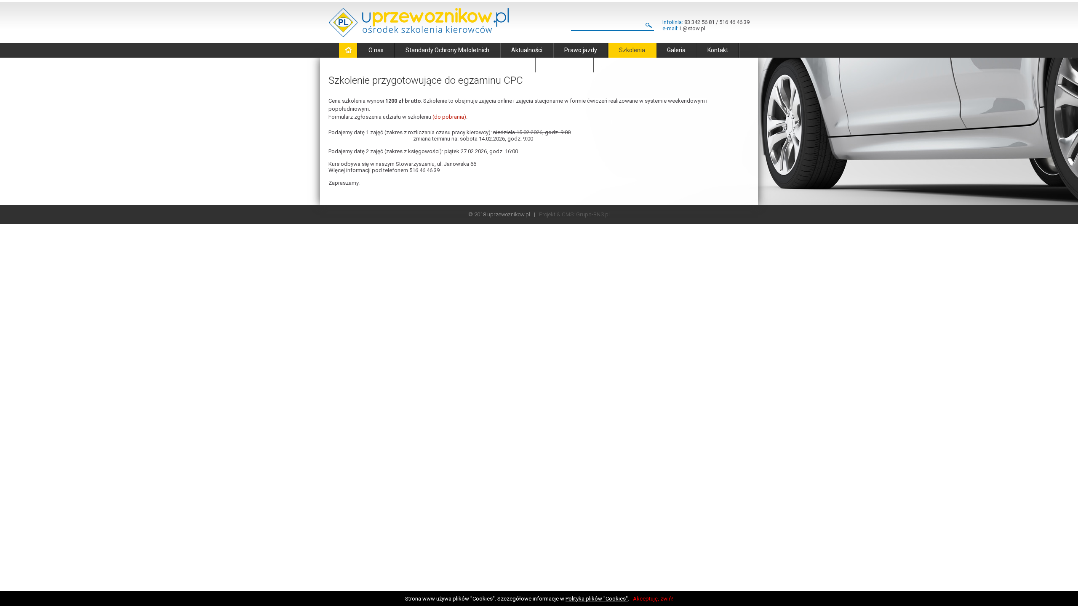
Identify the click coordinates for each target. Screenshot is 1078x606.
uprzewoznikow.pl (508, 214)
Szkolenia (632, 50)
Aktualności (526, 50)
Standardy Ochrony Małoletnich (447, 50)
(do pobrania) (449, 117)
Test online (509, 64)
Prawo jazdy (580, 50)
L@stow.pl (692, 28)
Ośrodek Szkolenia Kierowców (419, 22)
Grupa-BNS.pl (593, 214)
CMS (568, 214)
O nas (376, 50)
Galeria (676, 50)
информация (564, 64)
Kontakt (717, 50)
